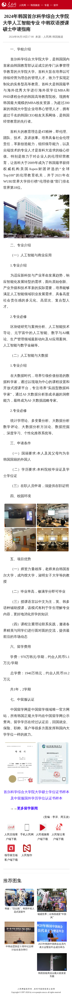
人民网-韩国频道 (53, 36)
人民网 (22, 5)
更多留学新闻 (27, 808)
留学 (56, 5)
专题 (46, 5)
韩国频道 (35, 5)
